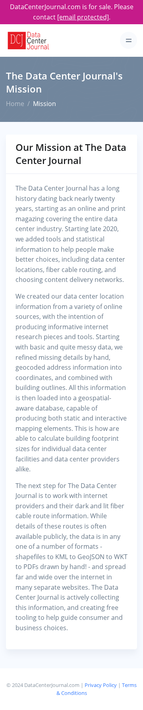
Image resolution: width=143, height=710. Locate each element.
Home (15, 103)
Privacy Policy (101, 685)
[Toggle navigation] (128, 40)
